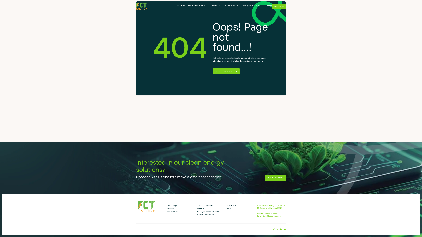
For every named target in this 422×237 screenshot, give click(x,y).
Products (170, 208)
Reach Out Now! (275, 178)
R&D (258, 5)
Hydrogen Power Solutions (208, 211)
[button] (195, 5)
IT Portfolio (215, 5)
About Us (180, 6)
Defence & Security (205, 205)
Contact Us (279, 6)
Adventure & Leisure (205, 214)
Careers (268, 5)
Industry (200, 208)
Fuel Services (172, 211)
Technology (171, 205)
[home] (141, 6)
